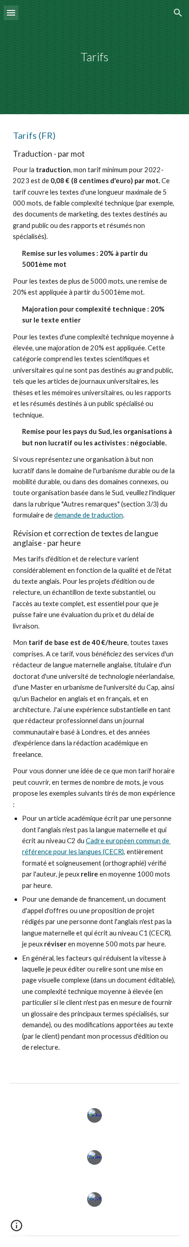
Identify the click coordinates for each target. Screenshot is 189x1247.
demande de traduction (88, 515)
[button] (11, 12)
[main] (94, 57)
